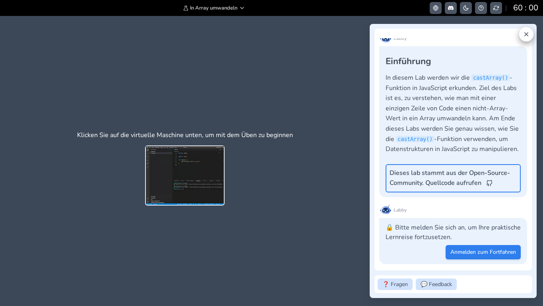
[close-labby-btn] (526, 34)
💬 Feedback (436, 284)
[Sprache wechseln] (436, 8)
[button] (214, 8)
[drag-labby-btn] (365, 161)
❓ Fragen (395, 284)
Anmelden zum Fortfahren (483, 252)
